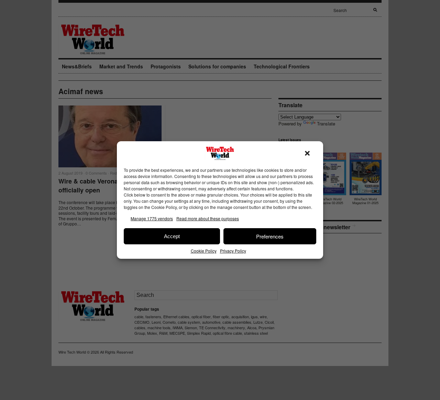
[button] (307, 153)
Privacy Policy (233, 251)
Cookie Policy (204, 251)
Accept (172, 236)
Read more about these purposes (207, 218)
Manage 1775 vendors (152, 218)
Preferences (270, 236)
